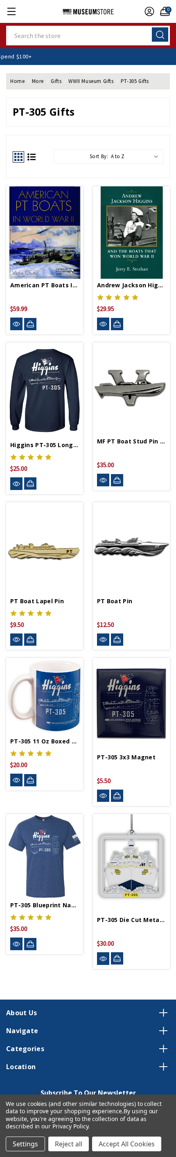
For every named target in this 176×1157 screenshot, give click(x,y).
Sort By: (99, 156)
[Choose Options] (30, 483)
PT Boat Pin (114, 601)
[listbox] (136, 156)
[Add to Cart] (30, 324)
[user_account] (147, 11)
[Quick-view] (16, 324)
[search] (160, 34)
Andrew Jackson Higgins (131, 285)
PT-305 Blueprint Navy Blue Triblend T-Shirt (44, 905)
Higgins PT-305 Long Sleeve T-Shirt (44, 445)
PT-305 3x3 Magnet (126, 757)
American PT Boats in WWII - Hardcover (44, 285)
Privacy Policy (70, 1126)
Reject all (68, 1143)
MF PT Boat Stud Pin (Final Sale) (131, 441)
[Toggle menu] (11, 11)
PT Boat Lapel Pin (37, 601)
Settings (25, 1143)
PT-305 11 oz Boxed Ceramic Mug (44, 741)
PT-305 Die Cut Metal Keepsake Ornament (131, 920)
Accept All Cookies (127, 1143)
